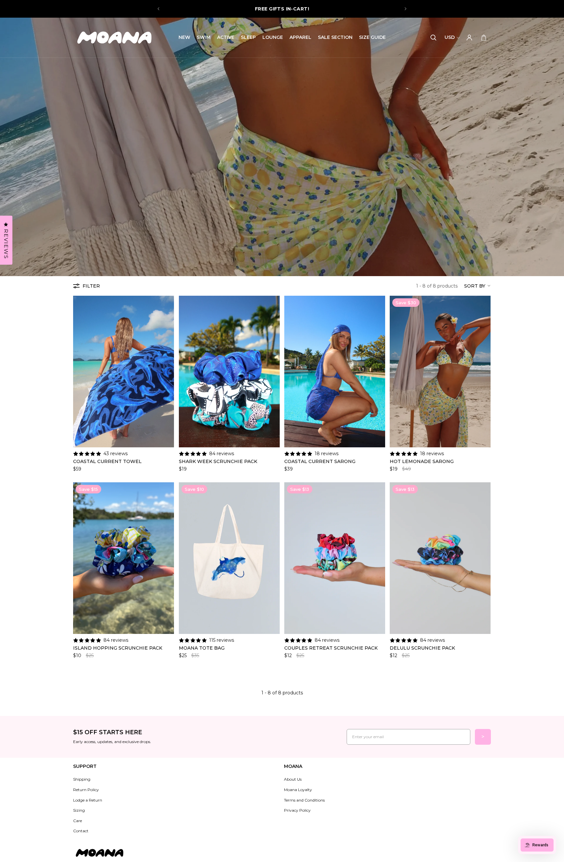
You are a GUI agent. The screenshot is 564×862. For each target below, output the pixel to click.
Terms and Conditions (304, 800)
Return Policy (86, 789)
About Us (293, 779)
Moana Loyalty (298, 789)
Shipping (81, 779)
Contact (80, 830)
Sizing (79, 810)
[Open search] (433, 37)
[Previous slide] (158, 9)
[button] (477, 286)
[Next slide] (405, 9)
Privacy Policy (297, 810)
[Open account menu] (469, 37)
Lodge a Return (87, 800)
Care (77, 820)
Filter (91, 286)
